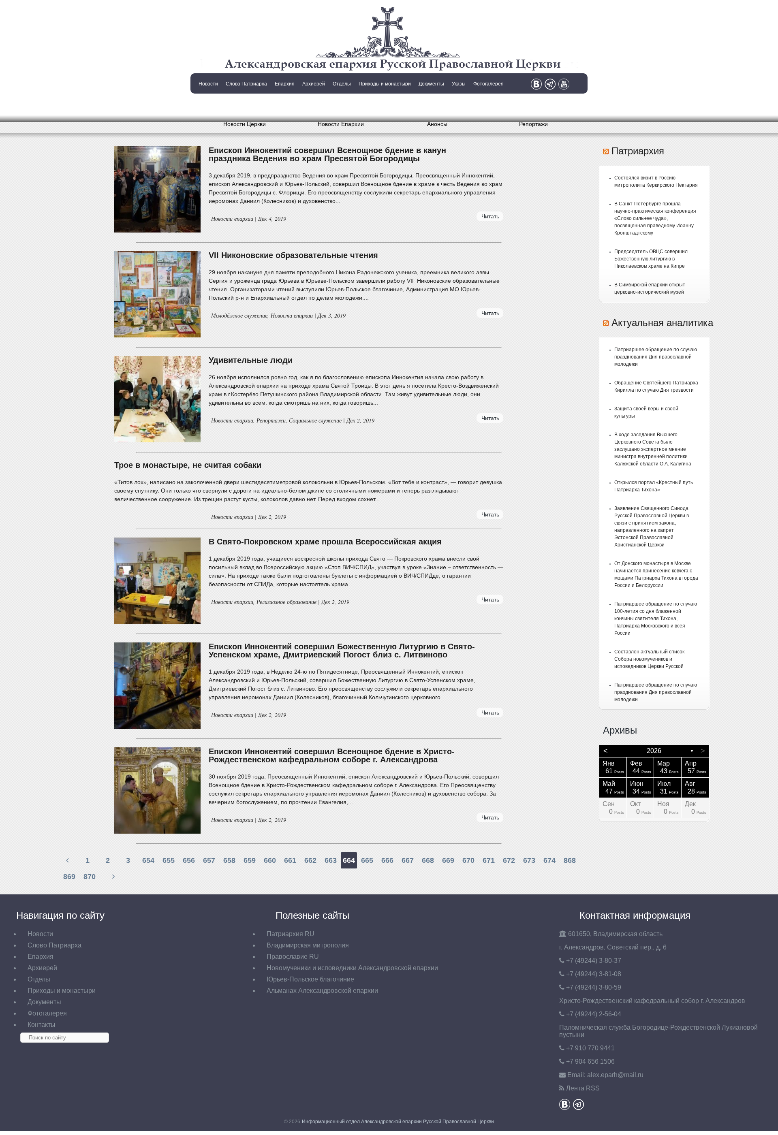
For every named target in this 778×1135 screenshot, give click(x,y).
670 (468, 860)
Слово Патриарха (246, 84)
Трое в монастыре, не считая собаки (187, 465)
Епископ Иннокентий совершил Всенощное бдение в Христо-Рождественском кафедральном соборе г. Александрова (332, 755)
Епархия (285, 84)
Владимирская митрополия (308, 945)
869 (69, 877)
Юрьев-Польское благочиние (310, 979)
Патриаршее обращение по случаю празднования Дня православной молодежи (655, 357)
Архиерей (313, 84)
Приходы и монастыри (385, 84)
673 (529, 860)
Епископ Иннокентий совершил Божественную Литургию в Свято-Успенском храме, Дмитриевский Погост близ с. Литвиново (342, 650)
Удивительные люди (251, 360)
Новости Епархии (341, 124)
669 (448, 860)
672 (509, 860)
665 (367, 860)
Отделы (342, 84)
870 (89, 877)
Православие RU (293, 956)
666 (387, 860)
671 (489, 860)
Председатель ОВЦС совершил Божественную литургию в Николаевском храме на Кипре (651, 259)
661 (290, 860)
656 (189, 860)
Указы (459, 84)
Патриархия (637, 150)
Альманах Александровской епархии (322, 990)
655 (168, 860)
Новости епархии (232, 218)
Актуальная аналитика (662, 322)
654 (148, 860)
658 (229, 860)
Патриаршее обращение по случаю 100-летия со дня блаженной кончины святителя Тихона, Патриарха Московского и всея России (655, 618)
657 (209, 860)
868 (570, 860)
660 (270, 860)
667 (408, 860)
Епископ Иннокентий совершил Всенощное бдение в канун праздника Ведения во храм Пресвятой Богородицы (327, 154)
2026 (654, 750)
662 (310, 860)
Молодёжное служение (239, 315)
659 (250, 860)
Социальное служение (315, 420)
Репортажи (533, 124)
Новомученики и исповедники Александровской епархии (352, 967)
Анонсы (437, 124)
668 (428, 860)
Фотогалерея (488, 84)
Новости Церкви (244, 124)
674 (549, 860)
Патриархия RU (290, 933)
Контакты (207, 104)
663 (331, 860)
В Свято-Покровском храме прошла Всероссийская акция (325, 541)
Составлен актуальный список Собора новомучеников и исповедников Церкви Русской (649, 659)
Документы (431, 84)
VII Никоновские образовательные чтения (293, 255)
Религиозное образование (286, 602)
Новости (208, 84)
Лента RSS (583, 1088)
